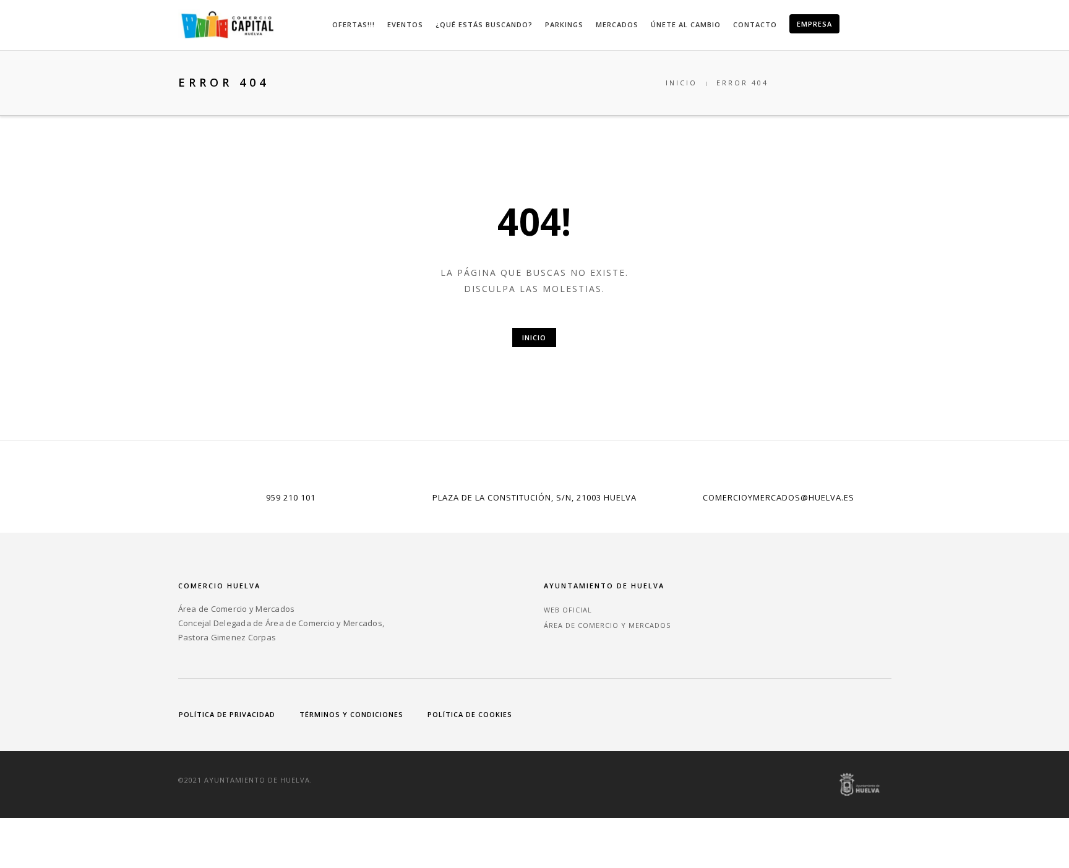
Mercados (617, 24)
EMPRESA (814, 23)
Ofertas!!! (353, 24)
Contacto (755, 24)
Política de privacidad (227, 714)
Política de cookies (469, 714)
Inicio (681, 82)
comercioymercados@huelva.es (778, 497)
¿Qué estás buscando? (484, 24)
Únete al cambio (686, 24)
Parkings (564, 24)
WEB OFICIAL (568, 609)
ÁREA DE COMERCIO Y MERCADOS (607, 625)
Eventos (405, 24)
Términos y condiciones (351, 714)
